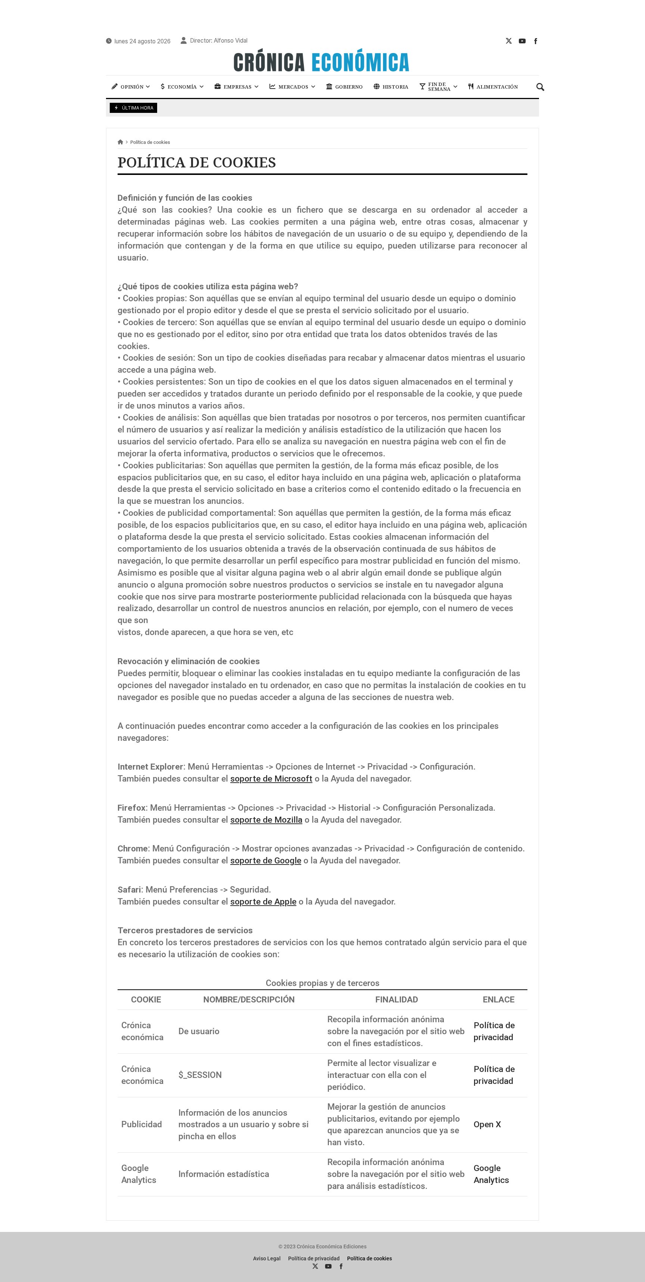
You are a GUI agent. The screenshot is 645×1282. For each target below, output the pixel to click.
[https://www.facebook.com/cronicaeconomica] (535, 41)
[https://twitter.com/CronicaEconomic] (508, 41)
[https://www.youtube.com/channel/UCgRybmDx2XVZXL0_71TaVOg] (522, 41)
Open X (487, 1124)
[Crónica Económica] (322, 61)
